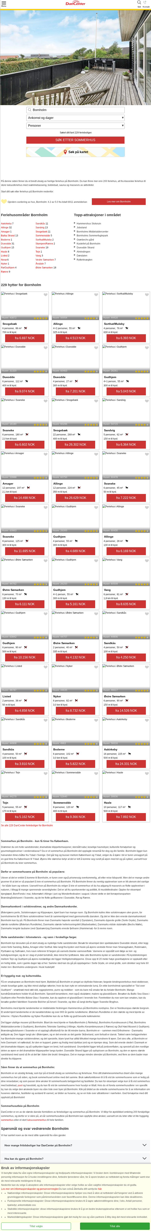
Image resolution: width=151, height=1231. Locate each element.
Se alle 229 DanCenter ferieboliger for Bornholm (27, 825)
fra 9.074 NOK (25, 391)
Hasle (5, 251)
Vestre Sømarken (46, 259)
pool (20, 1085)
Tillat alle (115, 1226)
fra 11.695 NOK (25, 551)
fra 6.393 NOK (126, 338)
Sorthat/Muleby (45, 239)
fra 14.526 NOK (126, 710)
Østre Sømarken (46, 267)
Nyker (5, 263)
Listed (5, 255)
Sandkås (42, 223)
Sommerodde (44, 235)
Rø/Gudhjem (9, 267)
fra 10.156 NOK (25, 657)
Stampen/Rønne (45, 243)
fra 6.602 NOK (25, 444)
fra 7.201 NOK (76, 391)
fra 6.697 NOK (25, 338)
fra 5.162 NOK (25, 817)
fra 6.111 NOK (25, 604)
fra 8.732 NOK (76, 710)
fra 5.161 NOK (76, 604)
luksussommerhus (37, 1120)
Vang (39, 255)
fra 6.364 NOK (126, 444)
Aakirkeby (7, 223)
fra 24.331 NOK (126, 764)
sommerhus (7, 1120)
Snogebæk (43, 231)
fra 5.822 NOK (76, 764)
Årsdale (41, 263)
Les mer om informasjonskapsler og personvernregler (29, 1189)
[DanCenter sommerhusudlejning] (75, 4)
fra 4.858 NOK (25, 710)
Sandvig (42, 227)
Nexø (5, 259)
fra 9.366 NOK (76, 817)
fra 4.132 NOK (76, 657)
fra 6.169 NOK (126, 551)
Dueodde (7, 243)
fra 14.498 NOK (25, 497)
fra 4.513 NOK (76, 338)
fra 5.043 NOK (126, 391)
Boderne (6, 239)
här (99, 1189)
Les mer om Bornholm (119, 201)
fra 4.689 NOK (76, 551)
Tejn (39, 251)
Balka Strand (9, 235)
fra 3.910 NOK (25, 764)
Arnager (6, 231)
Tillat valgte (36, 1226)
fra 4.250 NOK (126, 657)
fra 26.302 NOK (75, 444)
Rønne (5, 271)
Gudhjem (7, 247)
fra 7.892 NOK (126, 817)
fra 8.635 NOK (126, 604)
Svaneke (42, 247)
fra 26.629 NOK (75, 497)
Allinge (6, 227)
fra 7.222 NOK (126, 497)
